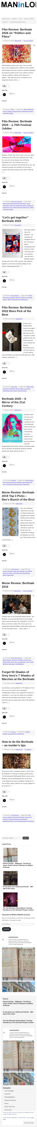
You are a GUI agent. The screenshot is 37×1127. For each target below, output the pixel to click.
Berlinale (9, 111)
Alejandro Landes (12, 571)
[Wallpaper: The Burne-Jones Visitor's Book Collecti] (18, 964)
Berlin (25, 109)
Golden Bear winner (21, 205)
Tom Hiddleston (20, 664)
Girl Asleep (21, 660)
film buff (17, 297)
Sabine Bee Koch (17, 111)
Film (16, 201)
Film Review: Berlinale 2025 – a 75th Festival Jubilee (17, 125)
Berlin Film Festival (15, 203)
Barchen (28, 731)
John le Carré (27, 660)
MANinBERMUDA (9, 1097)
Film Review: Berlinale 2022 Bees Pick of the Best (17, 311)
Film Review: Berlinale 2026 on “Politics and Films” (17, 33)
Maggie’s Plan (6, 662)
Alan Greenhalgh (9, 1091)
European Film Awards (18, 817)
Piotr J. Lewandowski (20, 662)
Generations (10, 484)
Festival (27, 817)
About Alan (6, 19)
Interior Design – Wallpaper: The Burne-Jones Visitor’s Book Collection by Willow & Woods (18, 865)
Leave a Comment (28, 40)
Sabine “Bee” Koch (9, 1106)
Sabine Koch (18, 40)
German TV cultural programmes (11, 819)
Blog (20, 19)
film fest (17, 388)
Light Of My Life (17, 573)
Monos (4, 575)
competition (6, 205)
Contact (5, 22)
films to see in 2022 (25, 388)
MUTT (9, 299)
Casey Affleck (28, 571)
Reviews (14, 19)
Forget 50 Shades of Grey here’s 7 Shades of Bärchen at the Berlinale (18, 675)
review (27, 662)
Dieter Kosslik (26, 482)
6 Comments (28, 749)
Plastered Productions (17, 22)
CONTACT (7, 1094)
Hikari (10, 573)
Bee (18, 571)
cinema (28, 203)
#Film (4, 203)
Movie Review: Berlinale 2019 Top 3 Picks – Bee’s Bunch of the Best (18, 496)
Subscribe (6, 929)
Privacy (6, 1103)
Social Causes (28, 19)
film (30, 817)
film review (12, 205)
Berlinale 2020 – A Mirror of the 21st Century (14, 402)
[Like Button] (4, 86)
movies (15, 390)
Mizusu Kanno (26, 573)
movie (11, 207)
